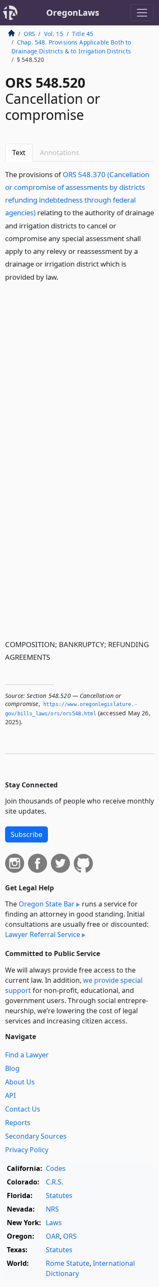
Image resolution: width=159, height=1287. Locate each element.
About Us (20, 1082)
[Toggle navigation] (142, 12)
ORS (29, 34)
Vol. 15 (53, 34)
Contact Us (22, 1109)
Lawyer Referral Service (42, 934)
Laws (54, 1222)
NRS (52, 1209)
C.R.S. (54, 1182)
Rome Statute (67, 1263)
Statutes (59, 1195)
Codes (56, 1168)
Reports (18, 1122)
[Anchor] (63, 276)
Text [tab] (18, 152)
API (10, 1095)
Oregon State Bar (47, 904)
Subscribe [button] (26, 834)
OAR (53, 1236)
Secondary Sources (36, 1136)
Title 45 (82, 34)
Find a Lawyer (27, 1054)
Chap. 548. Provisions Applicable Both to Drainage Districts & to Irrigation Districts (71, 46)
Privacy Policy (26, 1149)
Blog (12, 1068)
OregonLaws (72, 12)
